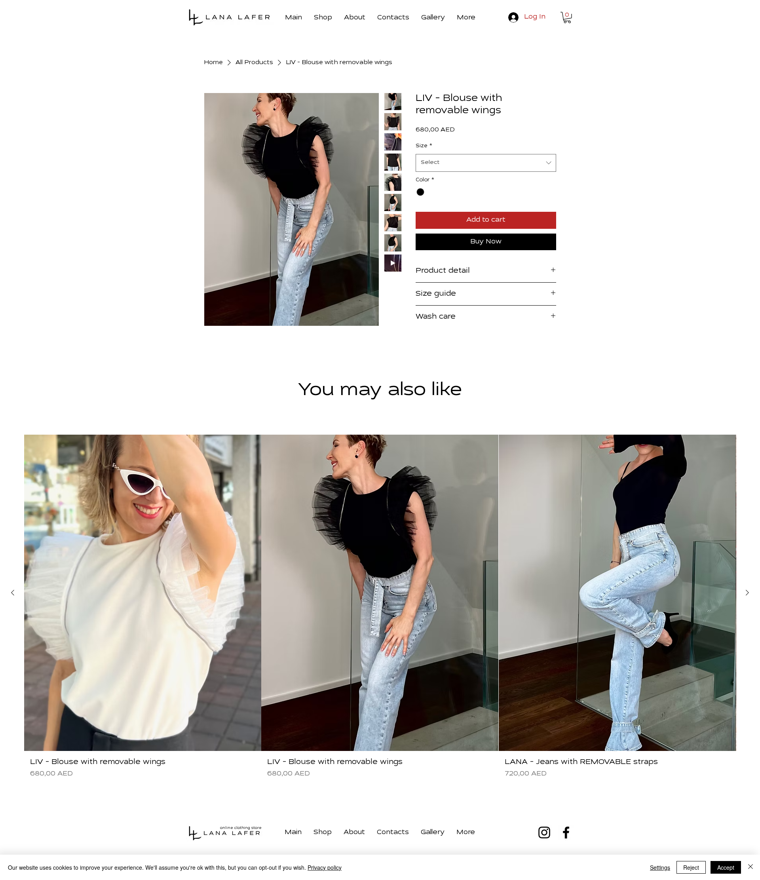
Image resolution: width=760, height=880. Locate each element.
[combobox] (486, 162)
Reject (691, 867)
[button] (466, 16)
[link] (567, 17)
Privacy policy (325, 867)
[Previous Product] (12, 592)
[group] (380, 610)
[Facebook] (566, 832)
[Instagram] (544, 832)
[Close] (750, 867)
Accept (725, 867)
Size (424, 146)
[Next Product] (747, 592)
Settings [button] (660, 867)
